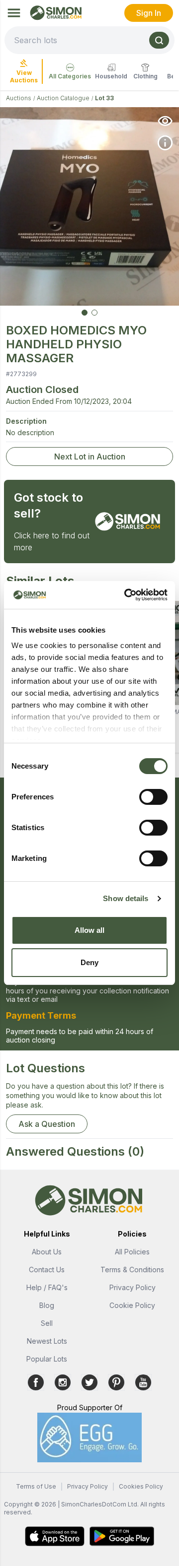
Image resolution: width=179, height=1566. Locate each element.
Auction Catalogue (63, 98)
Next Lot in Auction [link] (89, 456)
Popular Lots (46, 1359)
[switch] (153, 797)
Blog (46, 1305)
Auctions (18, 98)
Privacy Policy (132, 1287)
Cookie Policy (132, 1305)
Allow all (90, 930)
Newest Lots (47, 1341)
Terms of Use (36, 1486)
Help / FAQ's (47, 1287)
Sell (47, 1323)
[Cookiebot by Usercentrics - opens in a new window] (126, 594)
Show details (125, 898)
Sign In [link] (148, 13)
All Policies (132, 1251)
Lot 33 (104, 98)
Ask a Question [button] (46, 1124)
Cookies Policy (141, 1486)
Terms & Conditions (132, 1269)
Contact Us (47, 1269)
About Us (47, 1251)
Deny (89, 962)
